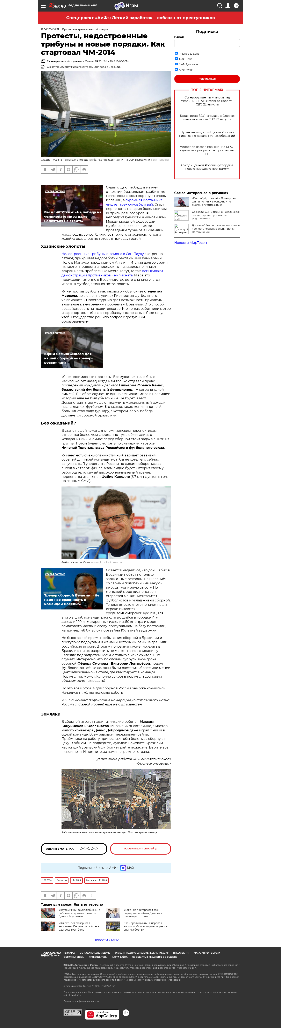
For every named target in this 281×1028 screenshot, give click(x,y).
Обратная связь (74, 957)
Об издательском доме (95, 953)
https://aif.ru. (75, 995)
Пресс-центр (181, 953)
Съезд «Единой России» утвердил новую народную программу (207, 167)
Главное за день (189, 53)
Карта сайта (120, 957)
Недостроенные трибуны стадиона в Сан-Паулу (103, 254)
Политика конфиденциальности (81, 1001)
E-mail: (179, 37)
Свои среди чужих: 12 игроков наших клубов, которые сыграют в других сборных (145, 926)
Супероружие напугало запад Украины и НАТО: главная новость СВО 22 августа (207, 101)
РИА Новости (160, 159)
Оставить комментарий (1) (140, 848)
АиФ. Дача (185, 59)
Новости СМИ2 (106, 940)
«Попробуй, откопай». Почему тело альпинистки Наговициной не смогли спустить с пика (214, 201)
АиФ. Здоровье (188, 64)
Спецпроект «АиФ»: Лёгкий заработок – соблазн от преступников (140, 17)
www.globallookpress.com (107, 562)
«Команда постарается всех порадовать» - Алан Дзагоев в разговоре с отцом (143, 913)
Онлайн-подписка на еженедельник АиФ (141, 953)
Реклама (69, 953)
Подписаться (207, 79)
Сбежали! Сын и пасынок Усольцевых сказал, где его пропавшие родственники (216, 215)
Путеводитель (98, 957)
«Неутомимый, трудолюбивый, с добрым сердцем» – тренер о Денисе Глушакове (79, 913)
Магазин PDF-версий (207, 953)
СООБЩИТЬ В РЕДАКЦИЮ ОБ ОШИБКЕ (154, 957)
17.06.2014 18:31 (50, 29)
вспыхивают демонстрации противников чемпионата (112, 273)
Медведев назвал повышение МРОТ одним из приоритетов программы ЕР (207, 150)
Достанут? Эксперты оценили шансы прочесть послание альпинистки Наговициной (216, 229)
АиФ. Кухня (186, 69)
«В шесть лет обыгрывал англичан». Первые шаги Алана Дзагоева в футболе (79, 926)
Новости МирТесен (190, 243)
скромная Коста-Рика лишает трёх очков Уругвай (134, 202)
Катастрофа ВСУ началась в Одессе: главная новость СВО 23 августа (207, 117)
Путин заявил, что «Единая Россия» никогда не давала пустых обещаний (207, 134)
